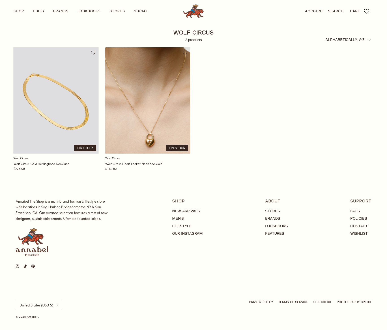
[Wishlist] (366, 11)
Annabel (32, 317)
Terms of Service (293, 302)
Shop (18, 11)
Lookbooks (89, 11)
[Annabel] (193, 11)
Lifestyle (182, 226)
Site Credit (322, 302)
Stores (117, 11)
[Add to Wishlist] (93, 52)
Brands (61, 11)
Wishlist (359, 233)
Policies (358, 218)
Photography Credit (354, 302)
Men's (178, 218)
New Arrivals (186, 211)
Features (274, 233)
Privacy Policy (261, 302)
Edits (38, 11)
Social (141, 11)
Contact (359, 226)
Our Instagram (187, 233)
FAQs (355, 211)
